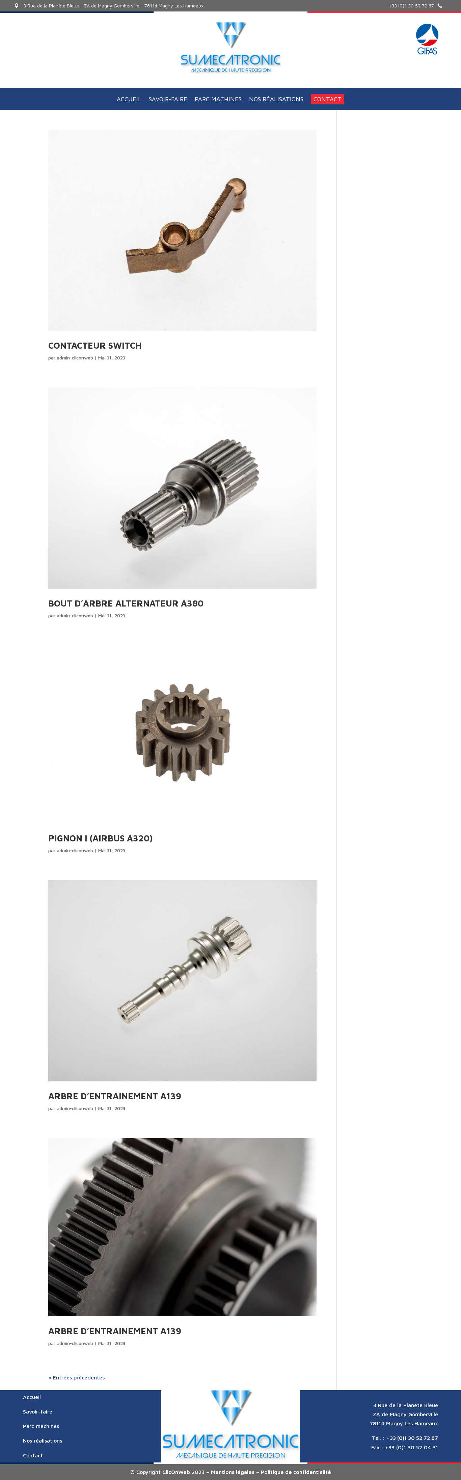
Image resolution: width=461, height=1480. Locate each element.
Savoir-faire (168, 100)
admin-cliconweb (75, 357)
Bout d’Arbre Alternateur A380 (126, 603)
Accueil (129, 100)
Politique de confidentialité (296, 1472)
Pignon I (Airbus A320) (100, 838)
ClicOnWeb (176, 1472)
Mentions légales (232, 1472)
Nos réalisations (276, 100)
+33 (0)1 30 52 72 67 (411, 5)
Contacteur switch (95, 345)
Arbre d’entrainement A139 (114, 1096)
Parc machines (218, 100)
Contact (328, 99)
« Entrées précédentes (76, 1377)
